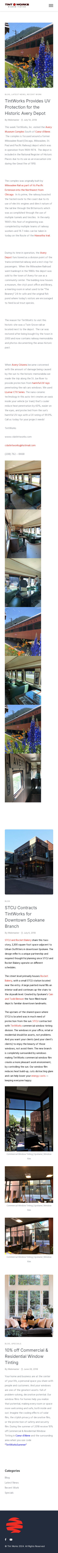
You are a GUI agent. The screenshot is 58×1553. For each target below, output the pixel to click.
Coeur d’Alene (42, 132)
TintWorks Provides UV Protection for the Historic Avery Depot (27, 107)
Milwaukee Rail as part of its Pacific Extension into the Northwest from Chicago (24, 190)
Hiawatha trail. (42, 236)
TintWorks (16, 1026)
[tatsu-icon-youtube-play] (11, 1539)
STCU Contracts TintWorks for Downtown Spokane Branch (25, 917)
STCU (35, 1021)
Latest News (18, 94)
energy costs (38, 1076)
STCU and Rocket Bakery (18, 940)
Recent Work (34, 94)
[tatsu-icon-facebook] (6, 1539)
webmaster (13, 120)
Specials (16, 1344)
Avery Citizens (19, 365)
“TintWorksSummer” (16, 1445)
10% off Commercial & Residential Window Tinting (26, 1356)
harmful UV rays (41, 383)
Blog (7, 94)
